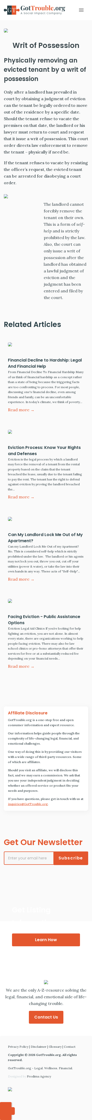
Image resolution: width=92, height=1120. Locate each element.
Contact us (46, 1017)
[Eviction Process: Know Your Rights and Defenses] (46, 433)
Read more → (21, 409)
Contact (69, 1047)
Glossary (55, 1047)
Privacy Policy (18, 1047)
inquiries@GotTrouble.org (28, 804)
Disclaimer (39, 1047)
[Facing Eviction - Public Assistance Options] (46, 602)
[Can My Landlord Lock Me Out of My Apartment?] (46, 520)
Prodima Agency (39, 1076)
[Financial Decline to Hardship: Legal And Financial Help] (46, 345)
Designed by (29, 1076)
